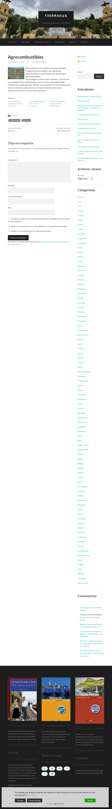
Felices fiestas (83, 119)
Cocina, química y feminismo (88, 115)
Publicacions (82, 422)
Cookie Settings (34, 800)
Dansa (80, 257)
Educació (81, 284)
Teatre (80, 509)
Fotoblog (81, 312)
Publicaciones (83, 417)
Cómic (80, 224)
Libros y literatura (84, 372)
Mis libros (25, 42)
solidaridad (82, 500)
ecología (26, 120)
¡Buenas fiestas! (84, 101)
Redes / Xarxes (83, 445)
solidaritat (81, 505)
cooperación (82, 243)
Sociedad (81, 491)
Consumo (81, 234)
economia (81, 280)
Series (80, 482)
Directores (82, 270)
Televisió (81, 523)
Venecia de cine (41, 42)
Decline (20, 800)
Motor (80, 385)
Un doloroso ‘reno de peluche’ (89, 147)
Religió (80, 459)
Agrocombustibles (14, 101)
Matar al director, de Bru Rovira (89, 124)
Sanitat (80, 477)
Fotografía (81, 316)
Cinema (80, 211)
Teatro (80, 514)
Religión (81, 463)
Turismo (81, 546)
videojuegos (82, 578)
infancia (81, 358)
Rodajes (81, 468)
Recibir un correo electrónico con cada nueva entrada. (31, 231)
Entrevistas (59, 42)
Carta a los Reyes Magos (37, 101)
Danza (80, 261)
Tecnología (82, 519)
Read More (30, 795)
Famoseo (81, 307)
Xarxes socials (83, 583)
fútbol (80, 326)
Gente (80, 344)
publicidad (82, 427)
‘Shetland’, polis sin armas (87, 128)
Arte (79, 201)
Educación (81, 289)
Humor (80, 353)
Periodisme (82, 395)
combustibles (15, 120)
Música (80, 390)
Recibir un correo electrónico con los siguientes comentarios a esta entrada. (39, 226)
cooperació (82, 238)
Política (80, 408)
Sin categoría (82, 486)
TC (28, 62)
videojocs (81, 574)
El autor (11, 42)
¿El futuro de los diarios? (57, 101)
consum (81, 229)
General (14, 116)
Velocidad (15, 130)
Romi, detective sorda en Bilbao (89, 96)
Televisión (81, 532)
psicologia (81, 413)
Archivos (81, 175)
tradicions (81, 542)
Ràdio (80, 436)
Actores (81, 197)
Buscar (80, 72)
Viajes (83, 42)
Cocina (80, 220)
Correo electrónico (15, 196)
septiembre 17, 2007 (16, 62)
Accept (90, 800)
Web (9, 208)
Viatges (80, 564)
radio (80, 440)
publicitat (81, 431)
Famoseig (81, 303)
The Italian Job (95, 627)
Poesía (80, 404)
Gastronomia (83, 330)
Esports (80, 298)
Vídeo (80, 569)
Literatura (81, 376)
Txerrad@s (56, 16)
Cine (79, 206)
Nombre (11, 185)
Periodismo (82, 399)
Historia (81, 349)
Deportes (81, 266)
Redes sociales (83, 450)
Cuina (80, 247)
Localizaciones (83, 381)
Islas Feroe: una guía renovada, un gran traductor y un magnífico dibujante (90, 107)
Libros (80, 367)
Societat (81, 496)
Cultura (80, 252)
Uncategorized (83, 551)
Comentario (13, 160)
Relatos (72, 42)
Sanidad (81, 473)
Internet (81, 362)
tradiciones (82, 537)
